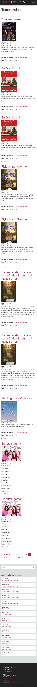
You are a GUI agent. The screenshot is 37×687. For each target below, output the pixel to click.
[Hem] (13, 2)
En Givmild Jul (10, 68)
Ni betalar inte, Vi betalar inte (10, 580)
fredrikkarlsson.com (15, 682)
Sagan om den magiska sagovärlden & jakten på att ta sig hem (16, 275)
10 (6, 557)
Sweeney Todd (6, 609)
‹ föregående (6, 554)
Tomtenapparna (11, 19)
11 (10, 557)
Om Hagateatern (8, 679)
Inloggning (6, 681)
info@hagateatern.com (14, 677)
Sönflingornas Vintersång (17, 398)
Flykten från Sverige (14, 166)
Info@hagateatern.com (21, 57)
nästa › (19, 557)
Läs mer (3, 63)
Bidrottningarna (11, 443)
